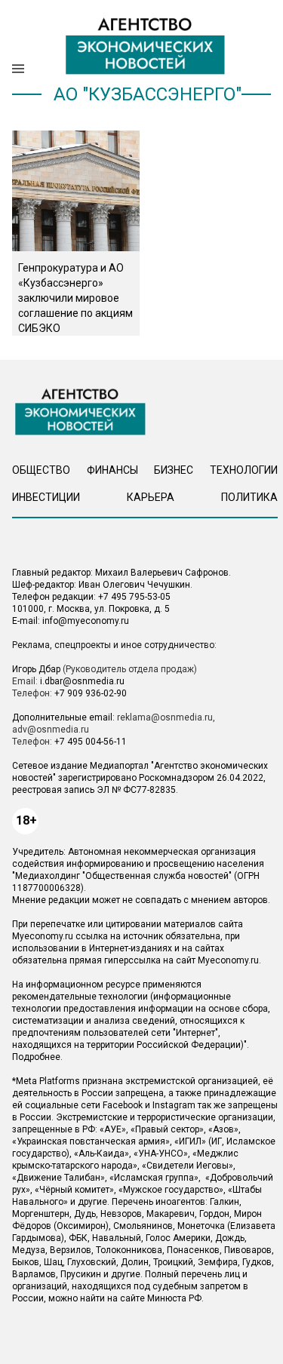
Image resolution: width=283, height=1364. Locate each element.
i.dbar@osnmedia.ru (82, 681)
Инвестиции (46, 497)
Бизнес (173, 470)
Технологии (244, 470)
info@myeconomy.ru (85, 621)
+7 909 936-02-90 (90, 693)
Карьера (150, 497)
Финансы (112, 470)
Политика (249, 497)
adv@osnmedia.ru (50, 729)
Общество (41, 470)
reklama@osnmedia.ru (165, 717)
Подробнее (36, 1057)
